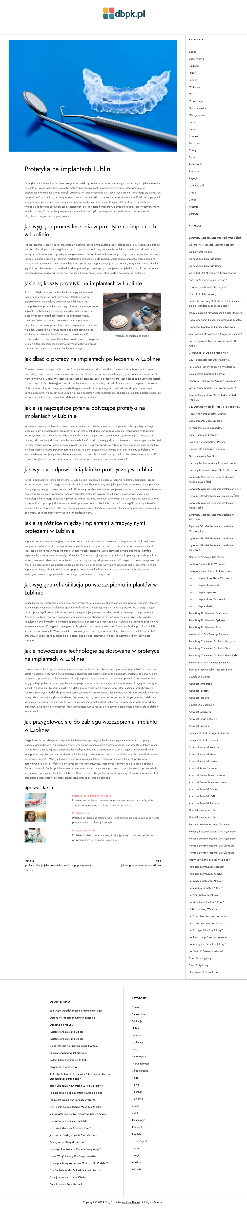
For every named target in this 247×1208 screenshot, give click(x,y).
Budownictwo (196, 59)
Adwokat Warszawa (200, 712)
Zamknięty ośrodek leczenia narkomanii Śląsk (215, 238)
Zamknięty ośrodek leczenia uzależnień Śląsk (215, 489)
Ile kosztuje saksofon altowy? (206, 930)
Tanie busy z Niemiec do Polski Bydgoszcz (213, 641)
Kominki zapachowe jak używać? (208, 280)
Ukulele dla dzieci (199, 677)
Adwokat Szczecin (199, 726)
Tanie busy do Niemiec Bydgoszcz (208, 620)
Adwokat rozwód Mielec (203, 754)
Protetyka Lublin (81, 813)
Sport (192, 157)
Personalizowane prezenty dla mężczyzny (212, 838)
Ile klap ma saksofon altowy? (206, 888)
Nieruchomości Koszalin (202, 456)
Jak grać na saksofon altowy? (206, 902)
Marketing (194, 87)
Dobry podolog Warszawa (203, 909)
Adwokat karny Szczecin (203, 768)
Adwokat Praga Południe (203, 719)
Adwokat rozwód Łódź (202, 796)
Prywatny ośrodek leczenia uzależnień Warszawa (211, 547)
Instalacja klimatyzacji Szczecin (206, 867)
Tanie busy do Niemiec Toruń (205, 627)
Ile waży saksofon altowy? (204, 895)
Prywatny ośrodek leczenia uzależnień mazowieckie (211, 528)
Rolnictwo (194, 143)
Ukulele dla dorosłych (201, 705)
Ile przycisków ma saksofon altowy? (209, 916)
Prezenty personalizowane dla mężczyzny (212, 831)
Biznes (192, 52)
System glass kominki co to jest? (208, 287)
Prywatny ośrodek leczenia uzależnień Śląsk (214, 496)
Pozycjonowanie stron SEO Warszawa (210, 571)
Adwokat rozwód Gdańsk (203, 789)
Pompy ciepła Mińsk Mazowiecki (207, 599)
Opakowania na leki (201, 252)
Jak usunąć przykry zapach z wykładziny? (213, 367)
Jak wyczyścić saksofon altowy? (207, 944)
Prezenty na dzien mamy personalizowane (213, 463)
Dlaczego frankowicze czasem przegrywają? (214, 381)
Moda (192, 94)
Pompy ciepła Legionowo (203, 592)
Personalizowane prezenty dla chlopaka (211, 853)
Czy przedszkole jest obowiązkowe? (209, 360)
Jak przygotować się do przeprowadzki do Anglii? (213, 343)
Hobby (192, 73)
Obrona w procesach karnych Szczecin (211, 245)
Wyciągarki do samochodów (205, 428)
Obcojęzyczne (197, 115)
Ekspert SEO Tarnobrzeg (202, 294)
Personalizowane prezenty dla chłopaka (211, 846)
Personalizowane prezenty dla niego (210, 824)
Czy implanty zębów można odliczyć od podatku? (212, 397)
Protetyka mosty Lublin (84, 830)
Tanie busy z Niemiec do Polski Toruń (210, 648)
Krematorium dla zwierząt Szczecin (209, 634)
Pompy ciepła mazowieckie (204, 585)
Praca (192, 122)
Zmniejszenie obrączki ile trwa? (207, 374)
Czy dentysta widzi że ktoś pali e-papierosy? (214, 407)
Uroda (192, 192)
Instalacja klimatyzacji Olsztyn (205, 874)
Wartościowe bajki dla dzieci (205, 259)
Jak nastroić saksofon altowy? (206, 951)
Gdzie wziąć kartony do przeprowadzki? (212, 388)
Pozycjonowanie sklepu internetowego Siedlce (215, 320)
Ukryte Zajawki (197, 185)
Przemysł (194, 136)
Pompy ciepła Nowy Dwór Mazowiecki (211, 578)
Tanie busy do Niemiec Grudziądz (208, 613)
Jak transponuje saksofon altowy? (208, 937)
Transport (194, 171)
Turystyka (194, 178)
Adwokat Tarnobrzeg (200, 684)
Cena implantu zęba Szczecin (205, 421)
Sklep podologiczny (200, 958)
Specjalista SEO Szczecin (203, 740)
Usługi (192, 200)
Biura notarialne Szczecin (203, 435)
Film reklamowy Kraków (202, 810)
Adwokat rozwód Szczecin (204, 803)
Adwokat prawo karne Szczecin (207, 775)
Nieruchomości (197, 108)
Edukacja (194, 66)
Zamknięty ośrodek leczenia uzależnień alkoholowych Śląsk (211, 479)
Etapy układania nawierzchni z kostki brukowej (216, 313)
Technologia (195, 164)
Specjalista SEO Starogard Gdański (209, 733)
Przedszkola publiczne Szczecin (207, 449)
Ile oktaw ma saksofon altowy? (207, 923)
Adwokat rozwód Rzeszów (204, 747)
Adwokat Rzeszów (199, 691)
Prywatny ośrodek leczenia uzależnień (211, 538)
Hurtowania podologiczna (203, 972)
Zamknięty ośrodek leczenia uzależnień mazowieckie (211, 505)
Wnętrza (193, 207)
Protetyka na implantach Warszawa (91, 796)
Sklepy (192, 150)
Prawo (192, 129)
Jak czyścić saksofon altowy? (206, 881)
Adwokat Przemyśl (199, 698)
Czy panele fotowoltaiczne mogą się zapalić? (215, 334)
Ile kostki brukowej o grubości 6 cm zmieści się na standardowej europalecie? (215, 303)
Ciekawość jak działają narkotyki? (208, 353)
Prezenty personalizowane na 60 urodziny (213, 470)
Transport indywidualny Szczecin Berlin (210, 669)
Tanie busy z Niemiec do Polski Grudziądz (213, 655)
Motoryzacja (196, 101)
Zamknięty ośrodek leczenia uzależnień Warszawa (211, 517)
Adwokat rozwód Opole (203, 761)
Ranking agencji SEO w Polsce (207, 564)
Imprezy (193, 80)
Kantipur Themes (131, 1202)
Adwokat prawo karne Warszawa (207, 782)
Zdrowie (193, 214)
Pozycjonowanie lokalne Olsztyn (207, 414)
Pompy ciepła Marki (200, 606)
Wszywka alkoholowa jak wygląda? (209, 860)
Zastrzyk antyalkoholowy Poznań (207, 442)
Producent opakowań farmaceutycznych (212, 327)
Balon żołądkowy (198, 965)
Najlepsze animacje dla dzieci (206, 557)
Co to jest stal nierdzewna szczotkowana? (213, 273)
